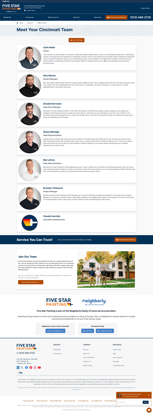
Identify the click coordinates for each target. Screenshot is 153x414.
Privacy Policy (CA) (69, 401)
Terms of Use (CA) (42, 401)
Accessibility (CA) (96, 401)
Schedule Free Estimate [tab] (118, 17)
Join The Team (78, 40)
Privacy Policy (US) (55, 401)
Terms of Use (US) (28, 401)
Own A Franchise (88, 357)
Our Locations (117, 357)
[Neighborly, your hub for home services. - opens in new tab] (94, 302)
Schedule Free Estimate (127, 240)
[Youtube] (39, 367)
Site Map (116, 361)
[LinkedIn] (18, 367)
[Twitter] (22, 367)
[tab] (7, 17)
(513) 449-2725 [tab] (140, 17)
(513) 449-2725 (27, 353)
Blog (114, 353)
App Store (89, 331)
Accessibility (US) (83, 401)
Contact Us (87, 361)
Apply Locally (87, 365)
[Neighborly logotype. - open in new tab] (5, 1)
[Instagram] (35, 367)
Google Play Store (106, 331)
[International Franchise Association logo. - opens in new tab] (20, 373)
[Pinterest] (30, 367)
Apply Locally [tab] (145, 8)
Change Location (30, 10)
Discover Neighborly (54, 331)
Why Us (85, 349)
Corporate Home (118, 365)
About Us (86, 353)
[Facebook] (26, 367)
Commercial (57, 353)
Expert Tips (117, 349)
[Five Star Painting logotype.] (11, 8)
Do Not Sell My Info (110, 401)
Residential (57, 349)
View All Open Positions (29, 282)
